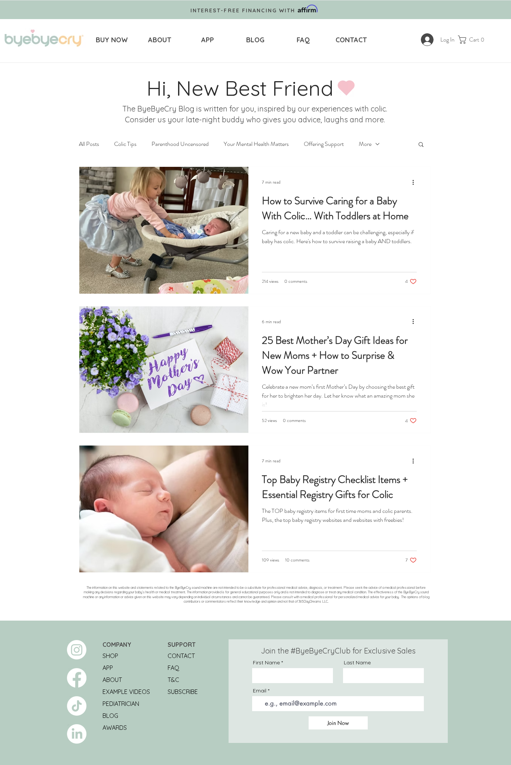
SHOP (110, 656)
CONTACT (181, 656)
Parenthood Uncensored (180, 144)
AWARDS (114, 727)
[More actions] (415, 182)
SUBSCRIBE (183, 691)
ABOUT (112, 679)
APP (107, 667)
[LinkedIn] (76, 734)
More (365, 144)
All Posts (89, 144)
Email (259, 690)
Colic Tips (125, 144)
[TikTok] (76, 706)
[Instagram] (76, 650)
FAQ (173, 667)
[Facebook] (76, 678)
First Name (266, 662)
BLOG (110, 715)
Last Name (357, 662)
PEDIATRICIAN (120, 703)
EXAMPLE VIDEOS (126, 691)
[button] (474, 40)
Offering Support (324, 144)
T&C (173, 679)
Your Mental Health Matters (256, 144)
